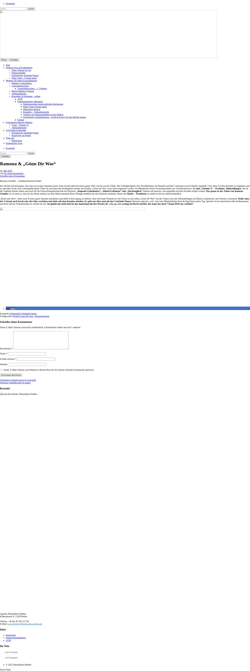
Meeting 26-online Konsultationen (21, 80)
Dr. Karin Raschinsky (14, 173)
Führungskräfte (18, 73)
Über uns (10, 138)
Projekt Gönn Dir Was (23, 316)
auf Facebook (11, 652)
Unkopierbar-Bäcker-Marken (19, 122)
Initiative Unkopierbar (22, 83)
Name (3, 353)
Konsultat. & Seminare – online (26, 96)
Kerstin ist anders (15, 383)
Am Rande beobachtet (16, 130)
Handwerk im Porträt (21, 135)
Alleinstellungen (19, 93)
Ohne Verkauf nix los (21, 70)
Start (8, 65)
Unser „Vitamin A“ (20, 125)
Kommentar (6, 348)
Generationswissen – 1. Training (32, 88)
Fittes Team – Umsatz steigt (24, 78)
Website (3, 364)
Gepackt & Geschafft (18, 380)
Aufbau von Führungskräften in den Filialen (43, 114)
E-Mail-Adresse (8, 359)
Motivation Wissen (31, 109)
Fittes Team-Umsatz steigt (35, 107)
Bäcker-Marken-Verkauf (23, 91)
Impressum (11, 635)
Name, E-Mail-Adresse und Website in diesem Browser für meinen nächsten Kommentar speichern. (48, 370)
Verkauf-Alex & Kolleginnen (19, 67)
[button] (11, 308)
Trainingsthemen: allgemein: (30, 101)
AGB (19, 99)
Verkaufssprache (41, 316)
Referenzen (17, 140)
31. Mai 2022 (6, 171)
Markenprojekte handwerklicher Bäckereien (43, 104)
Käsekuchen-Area (14, 143)
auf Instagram (11, 657)
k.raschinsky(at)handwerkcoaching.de (25, 624)
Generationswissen (20, 86)
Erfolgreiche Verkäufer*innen (25, 75)
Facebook (10, 3)
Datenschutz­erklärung (16, 638)
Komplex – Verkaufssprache (36, 112)
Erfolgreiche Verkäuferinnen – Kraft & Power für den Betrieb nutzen (54, 117)
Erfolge (20, 120)
